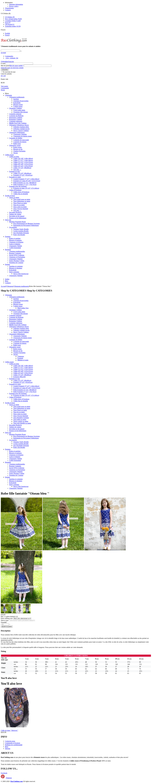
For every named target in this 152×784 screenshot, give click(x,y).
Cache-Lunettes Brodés (21, 231)
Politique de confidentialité (13, 745)
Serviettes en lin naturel (16, 216)
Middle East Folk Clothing (17, 123)
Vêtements (8, 95)
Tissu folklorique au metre (21, 201)
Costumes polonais (15, 114)
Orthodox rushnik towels (21, 129)
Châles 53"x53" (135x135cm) (23, 162)
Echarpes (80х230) (19, 377)
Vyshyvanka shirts (19, 110)
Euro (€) (7, 22)
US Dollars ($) (10, 17)
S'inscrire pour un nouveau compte (12, 68)
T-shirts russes (17, 106)
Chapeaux (20, 356)
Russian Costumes (15, 253)
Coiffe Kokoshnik (15, 248)
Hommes (8, 249)
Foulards (20, 358)
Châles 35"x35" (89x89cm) (22, 168)
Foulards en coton (15, 177)
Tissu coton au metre (20, 207)
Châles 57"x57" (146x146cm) (23, 160)
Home (3, 90)
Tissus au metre (14, 197)
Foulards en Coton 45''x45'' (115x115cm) (26, 181)
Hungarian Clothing (15, 117)
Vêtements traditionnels (16, 97)
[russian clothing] (14, 42)
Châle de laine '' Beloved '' (9, 730)
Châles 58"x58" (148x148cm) (23, 158)
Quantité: (4, 622)
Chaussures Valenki (15, 246)
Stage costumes (14, 272)
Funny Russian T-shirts (16, 261)
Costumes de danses (19, 142)
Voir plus (17, 169)
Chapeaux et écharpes (16, 242)
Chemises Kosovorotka (20, 101)
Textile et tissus (10, 196)
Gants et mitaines (14, 244)
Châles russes (9, 155)
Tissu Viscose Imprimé (20, 209)
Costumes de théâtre (15, 138)
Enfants (7, 264)
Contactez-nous (10, 741)
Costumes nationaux (15, 121)
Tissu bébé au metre (19, 419)
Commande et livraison (12, 743)
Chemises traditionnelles (17, 251)
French (7, 35)
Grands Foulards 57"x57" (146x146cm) (26, 179)
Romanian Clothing (15, 119)
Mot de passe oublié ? (16, 66)
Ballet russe (17, 143)
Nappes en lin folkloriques (17, 218)
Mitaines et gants (22, 360)
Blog (6, 281)
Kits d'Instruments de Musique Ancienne (26, 223)
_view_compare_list (11, 58)
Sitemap (7, 748)
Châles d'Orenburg (15, 190)
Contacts (8, 10)
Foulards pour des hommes (18, 186)
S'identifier (4, 61)
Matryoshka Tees (23, 308)
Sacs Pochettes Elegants (21, 233)
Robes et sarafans (14, 238)
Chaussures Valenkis (20, 134)
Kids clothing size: (7, 618)
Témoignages (9, 8)
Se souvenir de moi (9, 72)
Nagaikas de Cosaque (16, 262)
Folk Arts (8, 220)
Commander (5, 88)
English (7, 33)
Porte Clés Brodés (19, 235)
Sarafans (16, 99)
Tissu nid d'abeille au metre (22, 423)
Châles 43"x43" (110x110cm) (23, 166)
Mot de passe (5, 66)
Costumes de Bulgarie (16, 116)
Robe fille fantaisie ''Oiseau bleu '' (25, 493)
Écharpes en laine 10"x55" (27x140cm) (26, 188)
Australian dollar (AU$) (13, 26)
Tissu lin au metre (19, 205)
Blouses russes (18, 104)
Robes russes (17, 147)
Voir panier (4, 86)
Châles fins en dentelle (20, 194)
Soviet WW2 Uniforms (16, 255)
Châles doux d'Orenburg (21, 192)
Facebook (4, 773)
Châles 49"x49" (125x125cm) (23, 164)
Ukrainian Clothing (15, 108)
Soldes (7, 279)
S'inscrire (11, 61)
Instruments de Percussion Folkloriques (26, 225)
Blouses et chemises (15, 268)
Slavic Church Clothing (21, 130)
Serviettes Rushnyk (15, 212)
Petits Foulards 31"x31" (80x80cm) (24, 183)
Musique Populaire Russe (17, 222)
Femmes (7, 236)
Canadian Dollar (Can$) (13, 21)
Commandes (9, 56)
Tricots (15, 153)
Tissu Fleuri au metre (20, 203)
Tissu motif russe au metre (21, 199)
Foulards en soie (14, 171)
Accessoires (13, 227)
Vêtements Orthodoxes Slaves (19, 125)
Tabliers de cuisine (15, 214)
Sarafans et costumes (16, 266)
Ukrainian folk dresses (20, 112)
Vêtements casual (14, 145)
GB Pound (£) (9, 24)
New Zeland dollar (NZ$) (13, 19)
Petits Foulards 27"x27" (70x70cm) (24, 184)
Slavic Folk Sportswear (20, 274)
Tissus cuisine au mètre (20, 421)
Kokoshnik (16, 103)
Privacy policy (14, 6)
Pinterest (9, 778)
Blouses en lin (17, 149)
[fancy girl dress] (63, 550)
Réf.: (2, 616)
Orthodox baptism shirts (21, 127)
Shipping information (16, 4)
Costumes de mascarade (21, 140)
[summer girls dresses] (105, 550)
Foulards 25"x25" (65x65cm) (22, 175)
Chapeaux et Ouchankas (17, 257)
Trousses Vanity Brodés (21, 229)
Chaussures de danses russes (22, 136)
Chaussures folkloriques (17, 132)
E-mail (3, 63)
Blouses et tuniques (15, 240)
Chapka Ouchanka (19, 151)
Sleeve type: (5, 620)
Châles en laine (14, 156)
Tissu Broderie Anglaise (21, 418)
